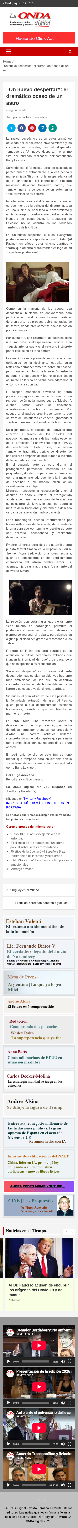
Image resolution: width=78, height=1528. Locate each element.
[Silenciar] (63, 1361)
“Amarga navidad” (22, 869)
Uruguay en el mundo (24, 890)
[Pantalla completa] (69, 1361)
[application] (39, 1345)
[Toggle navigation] (8, 51)
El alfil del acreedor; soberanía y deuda (41, 903)
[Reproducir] (8, 1361)
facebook (28, 791)
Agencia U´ (46, 1300)
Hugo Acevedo (17, 110)
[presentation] (66, 1232)
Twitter (12, 791)
